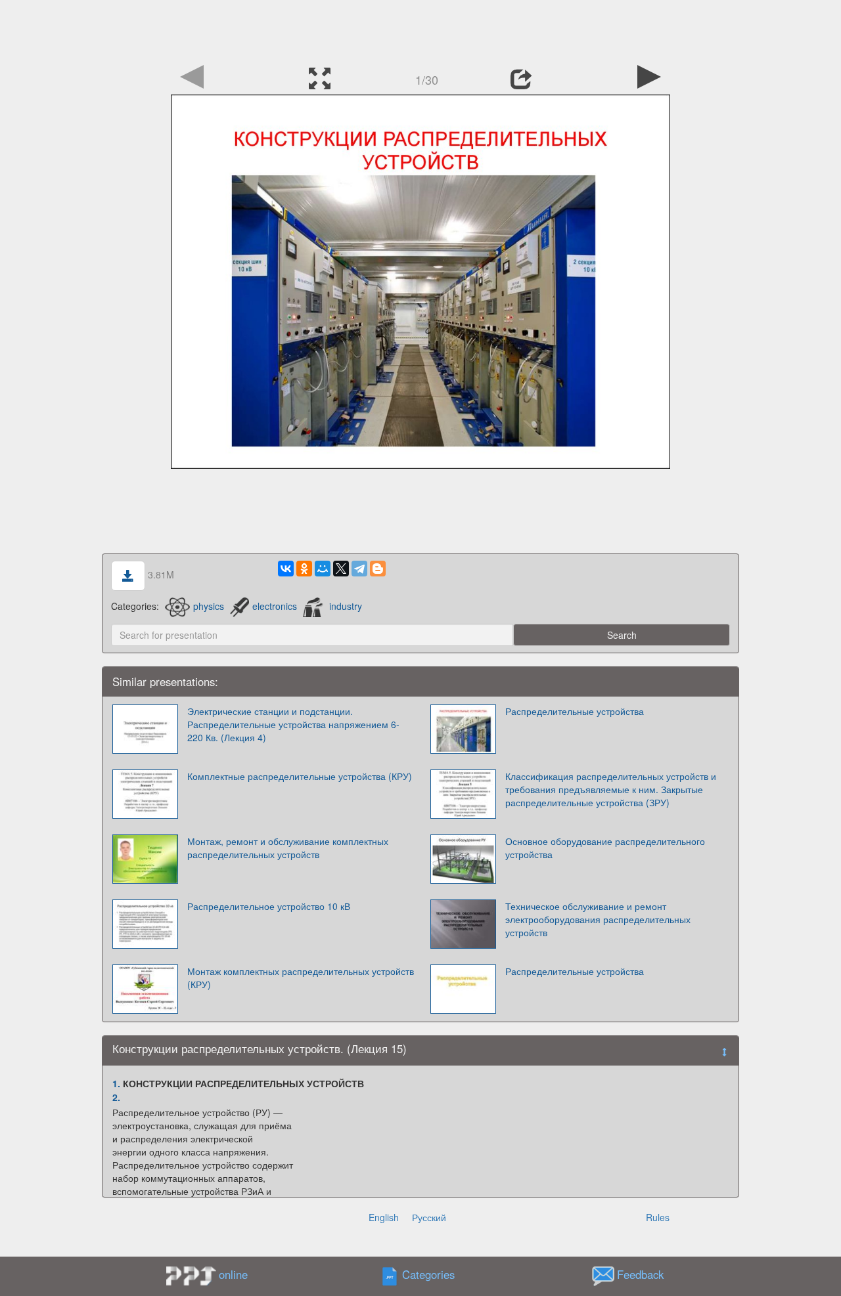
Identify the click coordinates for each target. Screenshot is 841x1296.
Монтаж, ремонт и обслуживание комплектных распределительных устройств (287, 847)
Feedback (640, 1274)
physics (208, 606)
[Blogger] (378, 568)
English (384, 1217)
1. (116, 1083)
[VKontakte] (286, 568)
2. (116, 1097)
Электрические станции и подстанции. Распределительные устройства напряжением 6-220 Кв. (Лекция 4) (293, 724)
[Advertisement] (420, 29)
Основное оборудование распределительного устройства (605, 847)
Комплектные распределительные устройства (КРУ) (299, 776)
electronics (274, 606)
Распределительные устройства (574, 711)
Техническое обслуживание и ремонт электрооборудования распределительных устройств (598, 919)
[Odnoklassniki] (304, 568)
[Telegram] (359, 568)
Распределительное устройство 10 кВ (268, 906)
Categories (428, 1274)
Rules (658, 1217)
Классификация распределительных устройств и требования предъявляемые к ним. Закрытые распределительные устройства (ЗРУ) (610, 789)
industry (345, 606)
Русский (429, 1217)
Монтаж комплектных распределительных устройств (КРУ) (300, 977)
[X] (341, 568)
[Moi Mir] (322, 568)
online (233, 1274)
